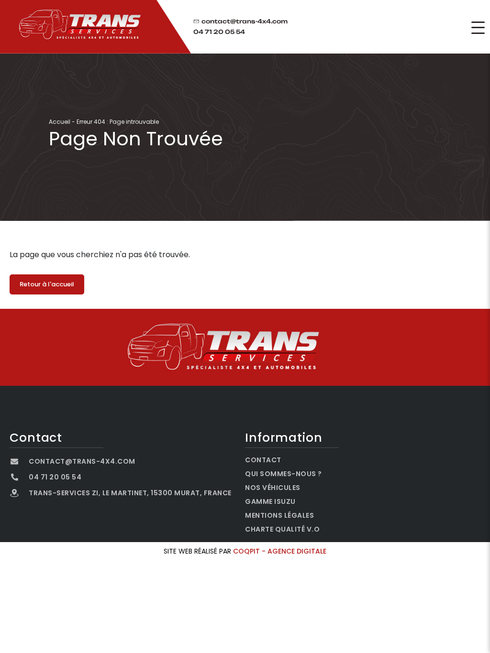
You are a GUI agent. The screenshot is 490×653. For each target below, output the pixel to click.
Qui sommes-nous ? (283, 474)
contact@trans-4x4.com (244, 21)
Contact (263, 460)
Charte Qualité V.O (282, 529)
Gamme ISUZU (270, 501)
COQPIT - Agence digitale (279, 551)
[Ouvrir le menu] (478, 27)
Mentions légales (279, 515)
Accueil (59, 122)
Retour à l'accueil (47, 284)
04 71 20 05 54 (219, 32)
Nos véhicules (273, 487)
